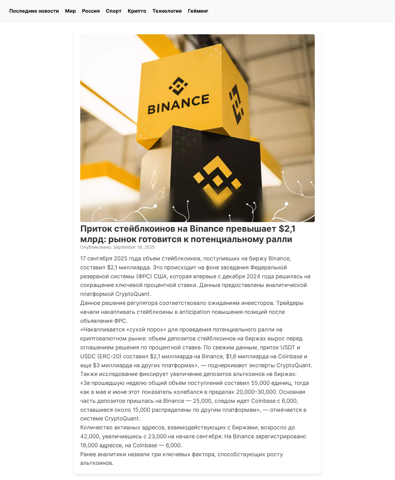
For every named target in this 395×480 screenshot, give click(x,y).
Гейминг (198, 11)
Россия (91, 11)
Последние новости (34, 11)
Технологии (167, 11)
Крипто (137, 11)
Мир (70, 11)
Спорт (114, 11)
